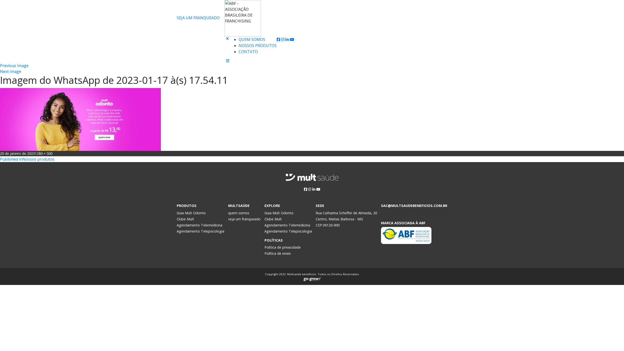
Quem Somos (252, 39)
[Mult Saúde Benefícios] (199, 39)
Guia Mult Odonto (191, 213)
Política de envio (277, 253)
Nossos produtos (258, 45)
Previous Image (14, 65)
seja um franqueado (244, 219)
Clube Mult (185, 219)
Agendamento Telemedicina (199, 225)
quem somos (238, 213)
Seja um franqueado (198, 17)
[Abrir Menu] (227, 60)
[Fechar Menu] (227, 48)
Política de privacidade (282, 247)
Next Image (10, 71)
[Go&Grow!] (312, 278)
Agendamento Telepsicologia (200, 231)
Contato (248, 51)
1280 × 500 (43, 153)
